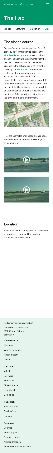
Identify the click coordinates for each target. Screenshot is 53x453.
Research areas (11, 406)
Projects (8, 415)
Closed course (11, 385)
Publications (10, 411)
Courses (8, 427)
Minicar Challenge (12, 441)
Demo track (9, 389)
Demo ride (9, 394)
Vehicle (7, 28)
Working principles (13, 349)
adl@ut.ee (9, 334)
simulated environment (16, 55)
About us (8, 345)
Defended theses (12, 437)
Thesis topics (11, 432)
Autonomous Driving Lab (18, 4)
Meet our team (11, 354)
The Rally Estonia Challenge (17, 446)
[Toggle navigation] (47, 4)
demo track (22, 69)
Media (7, 359)
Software (20, 28)
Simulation (35, 28)
